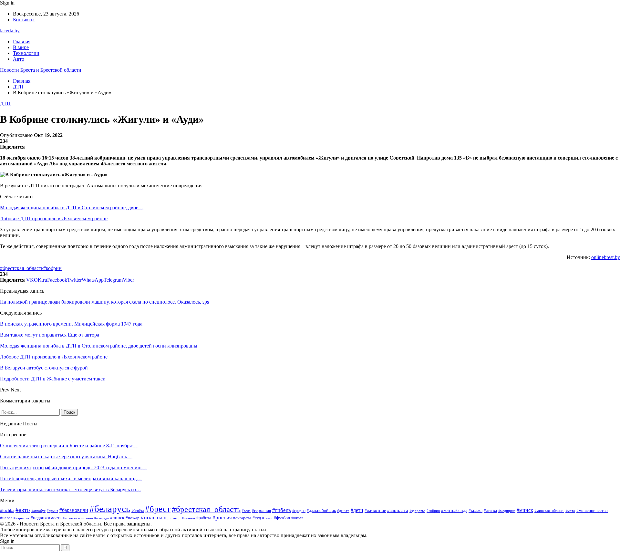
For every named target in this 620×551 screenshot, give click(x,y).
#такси (267, 518)
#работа (203, 517)
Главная (21, 41)
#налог (6, 517)
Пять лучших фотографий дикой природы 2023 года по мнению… (73, 467)
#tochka (7, 510)
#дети (357, 510)
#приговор (172, 518)
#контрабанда (454, 510)
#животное (375, 510)
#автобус (38, 511)
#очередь (101, 518)
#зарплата (397, 510)
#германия (261, 510)
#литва (490, 510)
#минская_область (549, 510)
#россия (222, 518)
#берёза (137, 510)
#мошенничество (592, 510)
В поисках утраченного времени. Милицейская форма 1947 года (71, 324)
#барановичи (73, 510)
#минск (525, 510)
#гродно (298, 511)
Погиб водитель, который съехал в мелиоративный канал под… (71, 478)
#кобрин (52, 268)
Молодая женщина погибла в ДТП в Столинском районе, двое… (71, 207)
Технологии (26, 53)
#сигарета (242, 518)
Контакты (24, 19)
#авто (23, 509)
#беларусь (109, 509)
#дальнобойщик (321, 510)
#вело (246, 511)
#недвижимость (46, 517)
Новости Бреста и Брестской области (40, 70)
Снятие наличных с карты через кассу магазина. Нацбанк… (66, 456)
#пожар (133, 518)
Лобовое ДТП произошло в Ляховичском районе (54, 218)
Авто (18, 59)
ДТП (5, 103)
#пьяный (188, 518)
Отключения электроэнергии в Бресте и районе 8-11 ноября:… (69, 445)
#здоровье (417, 511)
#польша (151, 517)
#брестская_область (21, 268)
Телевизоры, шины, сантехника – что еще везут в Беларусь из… (70, 489)
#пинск (117, 517)
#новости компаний (78, 518)
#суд (257, 517)
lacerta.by (10, 30)
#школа (297, 518)
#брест (157, 509)
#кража (475, 510)
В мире (21, 47)
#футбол (282, 517)
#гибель (281, 510)
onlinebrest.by (605, 257)
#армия (52, 511)
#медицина (506, 511)
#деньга (343, 511)
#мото (570, 511)
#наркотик (21, 518)
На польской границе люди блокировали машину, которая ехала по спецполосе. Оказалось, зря (104, 302)
